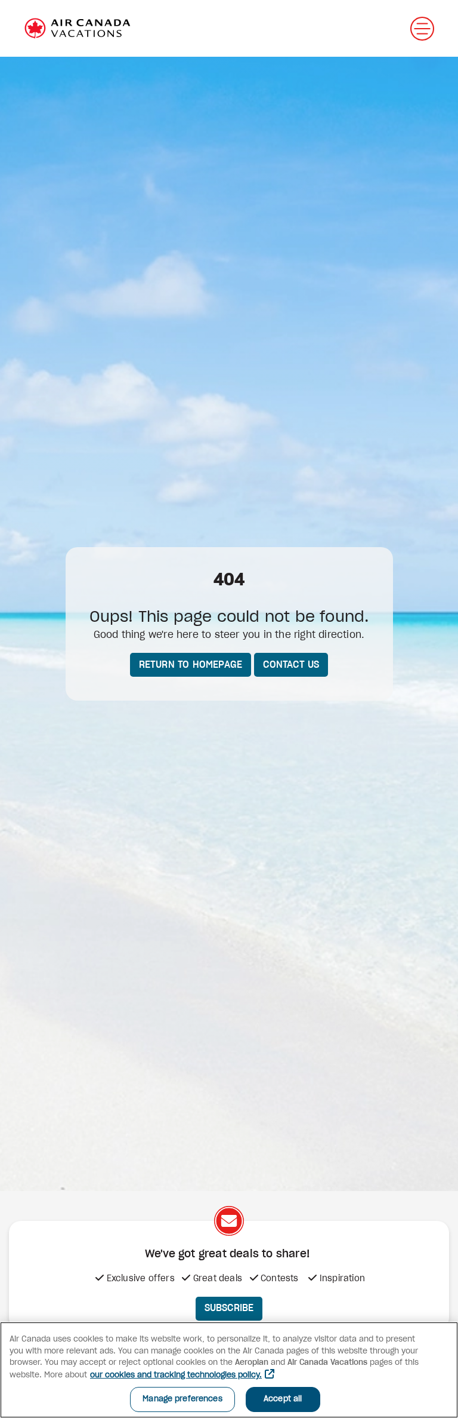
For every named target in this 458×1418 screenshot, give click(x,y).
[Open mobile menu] (422, 29)
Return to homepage (191, 665)
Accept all (283, 1399)
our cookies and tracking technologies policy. (176, 1375)
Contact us (291, 665)
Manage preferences (182, 1399)
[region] (229, 1370)
